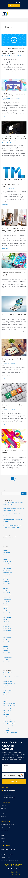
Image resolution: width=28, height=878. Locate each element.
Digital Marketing (7, 681)
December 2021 (7, 592)
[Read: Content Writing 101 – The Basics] (14, 347)
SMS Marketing (7, 719)
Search (3, 490)
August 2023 (6, 574)
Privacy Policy (14, 872)
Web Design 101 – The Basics (14, 315)
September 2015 (7, 657)
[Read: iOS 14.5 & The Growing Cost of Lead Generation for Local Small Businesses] (14, 127)
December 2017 (7, 635)
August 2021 (6, 601)
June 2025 (5, 548)
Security (5, 716)
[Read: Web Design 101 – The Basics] (14, 303)
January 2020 (6, 626)
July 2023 (5, 577)
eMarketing (6, 692)
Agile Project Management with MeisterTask (13, 95)
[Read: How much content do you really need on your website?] (14, 217)
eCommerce (10, 55)
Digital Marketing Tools (9, 683)
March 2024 (6, 559)
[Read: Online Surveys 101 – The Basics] (14, 392)
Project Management (8, 708)
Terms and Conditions (14, 874)
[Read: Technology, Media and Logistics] (14, 173)
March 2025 (6, 550)
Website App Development (10, 732)
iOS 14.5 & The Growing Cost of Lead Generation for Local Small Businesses (14, 138)
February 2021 (6, 612)
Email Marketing (7, 690)
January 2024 (6, 563)
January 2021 (6, 615)
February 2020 (7, 623)
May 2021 (5, 608)
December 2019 (7, 628)
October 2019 (6, 632)
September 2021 (7, 599)
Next (14, 480)
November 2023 (7, 568)
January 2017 (6, 644)
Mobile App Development (9, 703)
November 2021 (7, 595)
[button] (24, 14)
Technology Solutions (8, 728)
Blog (4, 674)
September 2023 (7, 572)
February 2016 (6, 650)
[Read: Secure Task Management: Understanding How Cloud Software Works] (14, 39)
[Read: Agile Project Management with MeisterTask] (14, 84)
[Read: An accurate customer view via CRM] (14, 261)
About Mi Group (7, 672)
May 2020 (5, 619)
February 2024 (7, 561)
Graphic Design (7, 696)
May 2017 (5, 639)
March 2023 (6, 581)
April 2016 (5, 648)
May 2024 (5, 554)
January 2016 (6, 652)
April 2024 (6, 557)
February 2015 (6, 661)
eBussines (4, 55)
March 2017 (6, 641)
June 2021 (5, 606)
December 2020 (7, 617)
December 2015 (7, 655)
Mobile (5, 701)
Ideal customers (7, 699)
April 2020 (6, 621)
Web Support (6, 730)
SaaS (4, 712)
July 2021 (5, 603)
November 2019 (7, 630)
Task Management (8, 725)
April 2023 (5, 579)
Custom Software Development (11, 676)
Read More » (5, 74)
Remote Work (17, 55)
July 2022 (5, 588)
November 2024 (7, 552)
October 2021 (6, 597)
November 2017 (7, 637)
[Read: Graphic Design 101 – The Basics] (14, 438)
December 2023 (7, 565)
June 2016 (5, 646)
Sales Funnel (6, 714)
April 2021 (5, 610)
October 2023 (6, 570)
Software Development (9, 723)
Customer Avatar (7, 679)
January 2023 (6, 583)
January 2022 (6, 590)
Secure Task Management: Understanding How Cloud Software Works (13, 51)
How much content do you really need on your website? (14, 229)
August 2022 (6, 586)
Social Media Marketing (9, 721)
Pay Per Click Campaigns (9, 705)
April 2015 (5, 659)
